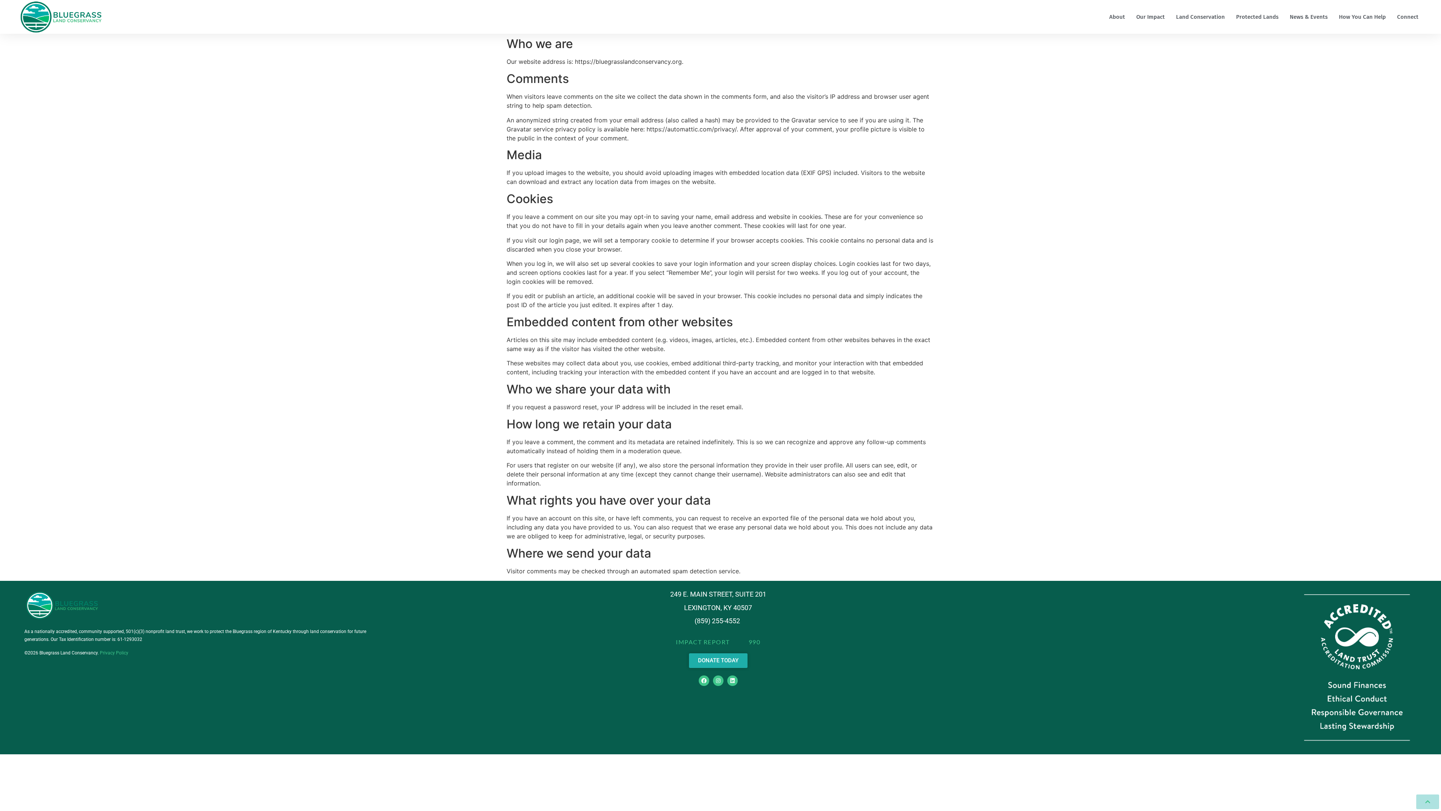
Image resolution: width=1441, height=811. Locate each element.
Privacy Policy (114, 653)
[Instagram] (718, 680)
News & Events (1309, 17)
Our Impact (1150, 17)
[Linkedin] (732, 680)
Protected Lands (1257, 17)
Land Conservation (1200, 17)
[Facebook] (704, 680)
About (1117, 17)
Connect (1407, 17)
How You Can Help (1362, 17)
